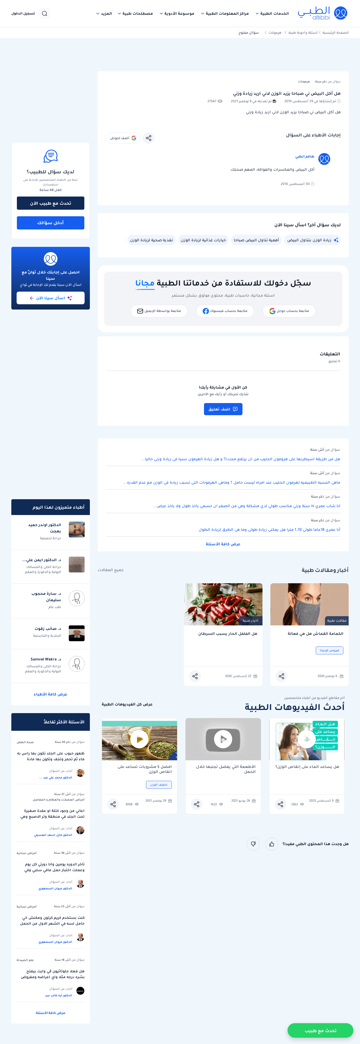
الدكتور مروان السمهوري (55, 888)
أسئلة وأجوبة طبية (303, 32)
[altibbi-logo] (323, 13)
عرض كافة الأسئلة (223, 544)
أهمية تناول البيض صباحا (256, 240)
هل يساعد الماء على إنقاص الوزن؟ (307, 767)
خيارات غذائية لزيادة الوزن (203, 240)
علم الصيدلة (25, 960)
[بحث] (44, 13)
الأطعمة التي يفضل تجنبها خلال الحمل (226, 769)
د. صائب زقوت (48, 628)
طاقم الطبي (304, 156)
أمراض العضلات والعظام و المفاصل (59, 799)
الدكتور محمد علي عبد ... (55, 777)
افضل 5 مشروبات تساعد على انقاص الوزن (145, 769)
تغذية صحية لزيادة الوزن (151, 240)
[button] (272, 13)
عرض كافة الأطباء (50, 694)
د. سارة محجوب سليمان (46, 596)
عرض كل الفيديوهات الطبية (127, 704)
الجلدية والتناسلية (47, 635)
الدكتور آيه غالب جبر (58, 995)
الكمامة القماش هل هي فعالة (315, 634)
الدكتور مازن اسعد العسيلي (53, 834)
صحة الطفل (25, 742)
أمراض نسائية (27, 853)
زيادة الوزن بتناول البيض (309, 240)
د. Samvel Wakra (46, 659)
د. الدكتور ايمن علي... (41, 560)
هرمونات (275, 32)
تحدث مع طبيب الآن (50, 203)
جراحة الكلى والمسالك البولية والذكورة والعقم (43, 569)
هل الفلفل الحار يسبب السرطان (227, 634)
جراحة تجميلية (50, 538)
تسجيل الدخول (23, 13)
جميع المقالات (111, 569)
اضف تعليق (219, 409)
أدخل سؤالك (50, 222)
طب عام (54, 606)
